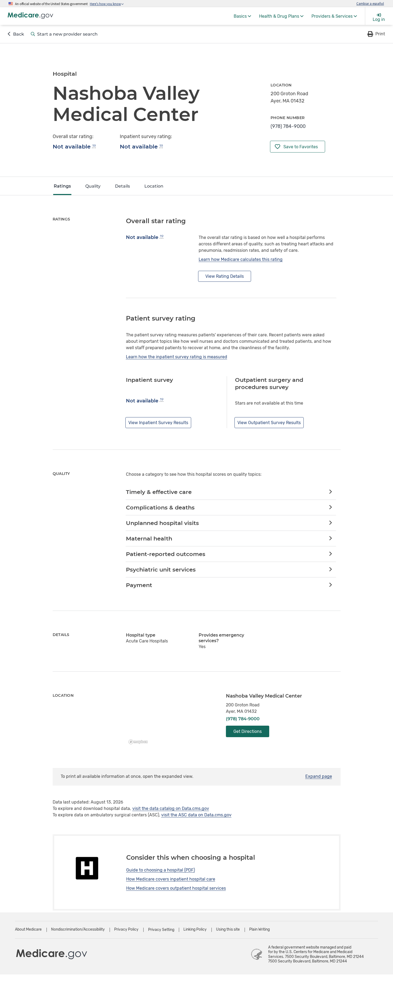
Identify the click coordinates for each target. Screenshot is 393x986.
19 (94, 146)
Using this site (228, 929)
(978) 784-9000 (288, 126)
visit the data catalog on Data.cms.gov (170, 808)
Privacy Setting (161, 930)
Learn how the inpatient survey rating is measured (176, 356)
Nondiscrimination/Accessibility (78, 929)
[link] (230, 492)
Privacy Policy (126, 929)
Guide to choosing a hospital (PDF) (160, 870)
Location (153, 186)
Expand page (318, 776)
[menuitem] (242, 16)
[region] (172, 720)
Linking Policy (195, 929)
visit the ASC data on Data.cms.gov (196, 814)
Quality (93, 186)
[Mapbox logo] (139, 742)
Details (122, 186)
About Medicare (28, 929)
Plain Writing (259, 929)
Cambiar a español (370, 3)
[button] (376, 34)
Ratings (62, 186)
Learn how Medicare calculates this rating (241, 259)
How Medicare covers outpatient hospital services (176, 888)
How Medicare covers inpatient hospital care (170, 879)
